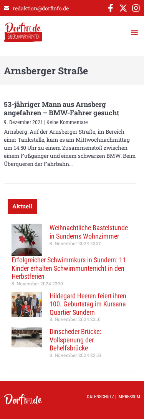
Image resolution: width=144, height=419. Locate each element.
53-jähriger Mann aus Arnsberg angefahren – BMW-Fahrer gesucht (61, 108)
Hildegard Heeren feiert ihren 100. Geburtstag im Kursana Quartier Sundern (88, 304)
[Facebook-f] (110, 8)
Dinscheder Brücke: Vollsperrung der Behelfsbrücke (75, 339)
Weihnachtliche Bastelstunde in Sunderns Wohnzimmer (89, 232)
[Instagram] (136, 8)
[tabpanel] (72, 293)
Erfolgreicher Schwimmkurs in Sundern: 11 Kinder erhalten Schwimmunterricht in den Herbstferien (69, 268)
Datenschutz (100, 396)
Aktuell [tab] (22, 206)
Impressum (129, 396)
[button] (134, 32)
